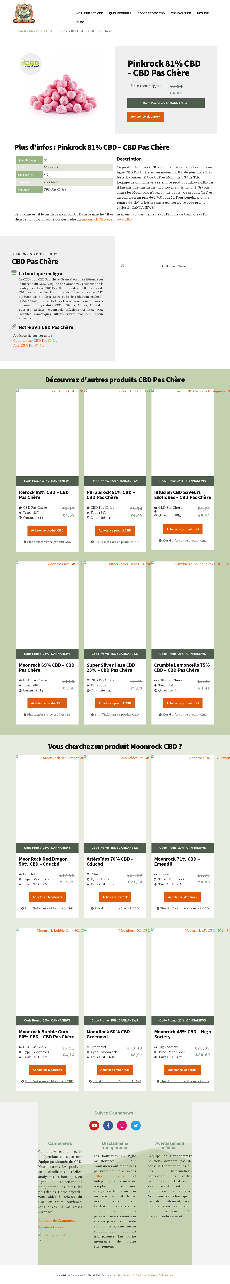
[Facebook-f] (108, 1125)
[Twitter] (136, 1125)
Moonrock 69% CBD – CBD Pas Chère (47, 667)
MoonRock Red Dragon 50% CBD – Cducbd (43, 861)
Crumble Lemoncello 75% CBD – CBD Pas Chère (182, 667)
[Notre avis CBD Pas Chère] (14, 326)
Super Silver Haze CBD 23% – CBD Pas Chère (111, 667)
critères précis (109, 1176)
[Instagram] (122, 1125)
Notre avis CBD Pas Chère (46, 327)
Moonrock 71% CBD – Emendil (177, 861)
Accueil (20, 31)
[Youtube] (94, 1125)
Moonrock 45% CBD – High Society (182, 1034)
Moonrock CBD (41, 31)
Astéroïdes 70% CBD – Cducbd (110, 861)
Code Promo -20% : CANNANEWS (182, 1020)
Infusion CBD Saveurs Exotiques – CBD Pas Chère (182, 494)
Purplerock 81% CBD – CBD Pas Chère (111, 494)
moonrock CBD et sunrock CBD (107, 219)
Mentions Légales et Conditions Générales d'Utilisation (143, 1275)
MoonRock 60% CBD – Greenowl (110, 1034)
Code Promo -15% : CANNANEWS (47, 847)
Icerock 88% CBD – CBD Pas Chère (44, 494)
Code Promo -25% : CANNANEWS (166, 103)
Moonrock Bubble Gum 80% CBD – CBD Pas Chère (47, 1034)
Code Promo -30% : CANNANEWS (182, 847)
